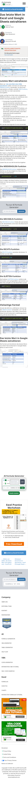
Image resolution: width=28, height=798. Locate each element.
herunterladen (8, 55)
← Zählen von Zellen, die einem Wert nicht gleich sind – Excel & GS (7, 561)
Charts (4, 690)
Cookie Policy (7, 754)
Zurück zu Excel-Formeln (14, 9)
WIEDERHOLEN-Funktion (9, 169)
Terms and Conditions (9, 757)
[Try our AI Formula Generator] (14, 484)
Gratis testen (14, 493)
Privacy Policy (7, 751)
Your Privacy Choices (10, 760)
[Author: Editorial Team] (2, 27)
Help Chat (5, 652)
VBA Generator (6, 643)
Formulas (5, 681)
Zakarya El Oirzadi (10, 41)
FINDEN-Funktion (5, 87)
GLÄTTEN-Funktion (13, 279)
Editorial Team (9, 27)
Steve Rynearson (10, 34)
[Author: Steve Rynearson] (2, 34)
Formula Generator (8, 639)
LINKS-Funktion (22, 89)
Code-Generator (7, 662)
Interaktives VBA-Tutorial (10, 667)
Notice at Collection (7, 763)
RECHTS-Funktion (7, 252)
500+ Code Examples (8, 671)
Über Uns (5, 602)
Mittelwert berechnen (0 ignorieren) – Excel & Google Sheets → (20, 561)
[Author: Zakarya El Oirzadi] (2, 41)
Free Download (14, 543)
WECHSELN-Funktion (8, 222)
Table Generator (7, 647)
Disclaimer (5, 748)
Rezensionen (6, 615)
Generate (21, 211)
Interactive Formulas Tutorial (12, 695)
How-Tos (4, 686)
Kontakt (4, 610)
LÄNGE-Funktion (7, 310)
